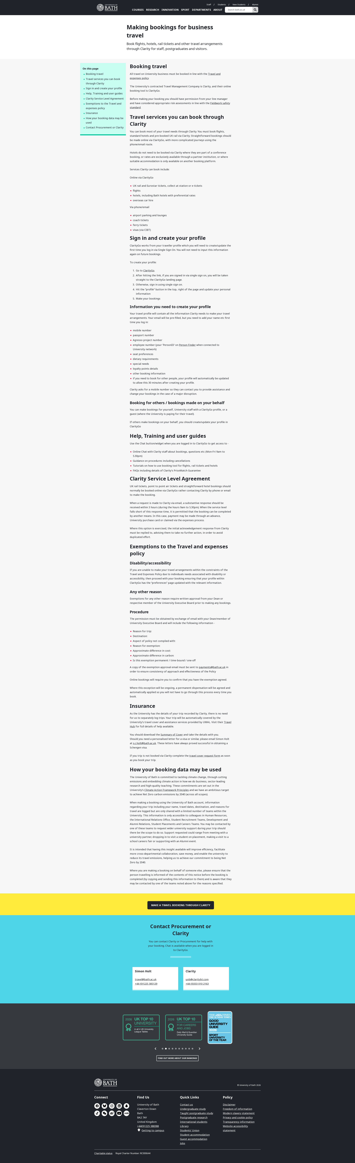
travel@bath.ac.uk (145, 979)
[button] (155, 1048)
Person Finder (187, 345)
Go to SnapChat (126, 1106)
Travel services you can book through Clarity (103, 81)
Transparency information (238, 1121)
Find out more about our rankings (177, 1058)
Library (184, 1126)
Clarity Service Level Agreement (105, 98)
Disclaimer (229, 1104)
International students (193, 1121)
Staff (209, 4)
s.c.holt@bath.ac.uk (144, 743)
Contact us (186, 1104)
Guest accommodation (193, 1139)
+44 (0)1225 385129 (146, 983)
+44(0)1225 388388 (148, 1126)
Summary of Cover (172, 734)
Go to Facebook (97, 1106)
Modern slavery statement (239, 1113)
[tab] (162, 1048)
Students (222, 4)
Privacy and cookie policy (238, 1117)
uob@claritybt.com (197, 979)
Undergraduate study (193, 1109)
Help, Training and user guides (104, 93)
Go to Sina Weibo (112, 1113)
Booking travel (94, 73)
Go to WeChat (104, 1113)
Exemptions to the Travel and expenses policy (103, 106)
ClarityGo (148, 270)
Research (152, 9)
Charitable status (103, 1153)
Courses (138, 9)
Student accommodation (195, 1134)
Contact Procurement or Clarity (105, 127)
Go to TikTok (97, 1113)
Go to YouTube (119, 1113)
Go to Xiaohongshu (126, 1113)
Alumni (255, 4)
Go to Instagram (112, 1106)
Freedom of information (237, 1109)
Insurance (92, 113)
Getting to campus (153, 1130)
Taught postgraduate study (196, 1113)
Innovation (170, 9)
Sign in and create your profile (104, 88)
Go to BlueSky (104, 1106)
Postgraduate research (193, 1117)
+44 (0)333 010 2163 (197, 983)
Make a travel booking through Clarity (180, 905)
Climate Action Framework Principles (166, 790)
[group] (141, 1027)
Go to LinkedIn (119, 1106)
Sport (185, 9)
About (217, 9)
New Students (239, 4)
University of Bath (108, 7)
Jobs (182, 1143)
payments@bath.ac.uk (212, 667)
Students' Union (189, 1130)
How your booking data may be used (104, 120)
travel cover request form (204, 755)
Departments (201, 9)
